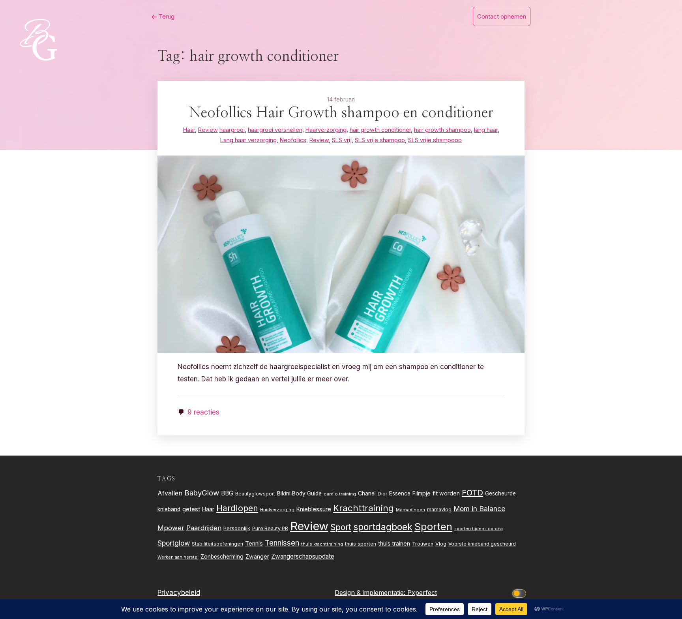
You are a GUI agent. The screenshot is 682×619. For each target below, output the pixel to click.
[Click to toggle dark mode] (520, 592)
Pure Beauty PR (270, 528)
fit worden (446, 493)
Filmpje (421, 493)
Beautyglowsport (255, 494)
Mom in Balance (479, 509)
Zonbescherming (222, 556)
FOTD (472, 492)
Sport (340, 527)
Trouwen (422, 544)
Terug (165, 16)
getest (191, 509)
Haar (208, 509)
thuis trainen (394, 543)
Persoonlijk (236, 528)
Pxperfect (422, 592)
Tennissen (282, 543)
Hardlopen (237, 508)
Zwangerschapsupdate (302, 556)
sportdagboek (382, 527)
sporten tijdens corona (478, 528)
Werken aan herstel (178, 557)
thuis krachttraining (322, 544)
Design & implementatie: (371, 592)
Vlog (440, 544)
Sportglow (173, 543)
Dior (382, 494)
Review (309, 526)
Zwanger (257, 556)
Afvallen (169, 493)
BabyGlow (201, 492)
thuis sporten (360, 544)
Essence (399, 493)
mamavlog (439, 509)
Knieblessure (313, 509)
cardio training (340, 494)
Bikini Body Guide (299, 493)
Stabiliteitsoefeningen (217, 544)
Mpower (170, 528)
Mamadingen (410, 509)
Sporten (433, 526)
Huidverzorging (277, 509)
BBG (227, 493)
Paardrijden (203, 528)
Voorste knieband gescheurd (482, 544)
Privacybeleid (178, 592)
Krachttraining (363, 508)
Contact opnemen (501, 16)
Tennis (254, 543)
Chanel (367, 493)
